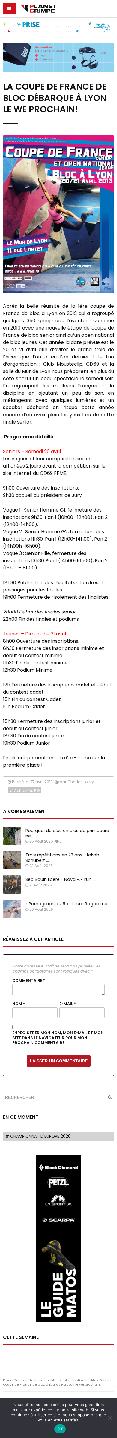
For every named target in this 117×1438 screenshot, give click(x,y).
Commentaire (28, 980)
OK (60, 1429)
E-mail (67, 1003)
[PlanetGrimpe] (38, 8)
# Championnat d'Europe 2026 (38, 1136)
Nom (18, 1003)
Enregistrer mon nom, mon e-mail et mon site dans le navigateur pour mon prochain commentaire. (58, 1037)
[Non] (109, 1418)
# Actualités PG (25, 790)
